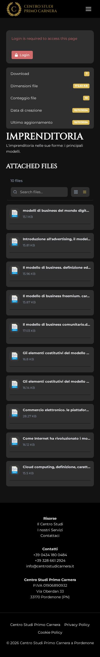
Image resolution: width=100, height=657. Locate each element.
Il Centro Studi (50, 524)
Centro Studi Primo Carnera (35, 624)
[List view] (85, 192)
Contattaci (50, 535)
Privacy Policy (77, 624)
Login (24, 55)
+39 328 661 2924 (50, 560)
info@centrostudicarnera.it (50, 566)
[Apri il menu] (88, 9)
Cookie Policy (50, 632)
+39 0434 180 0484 (50, 555)
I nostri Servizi (50, 530)
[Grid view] (76, 192)
